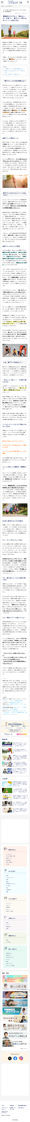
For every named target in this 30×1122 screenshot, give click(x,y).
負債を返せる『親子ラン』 (17, 702)
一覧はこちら (23, 1048)
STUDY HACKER (6, 1115)
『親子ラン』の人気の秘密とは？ (14, 68)
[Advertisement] (15, 831)
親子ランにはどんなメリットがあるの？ (15, 71)
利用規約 (12, 1105)
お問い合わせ (21, 1107)
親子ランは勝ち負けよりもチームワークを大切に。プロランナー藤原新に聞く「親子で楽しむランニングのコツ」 (14, 712)
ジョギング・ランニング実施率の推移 (12, 700)
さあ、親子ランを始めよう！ (13, 74)
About (3, 1105)
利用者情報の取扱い (22, 1105)
